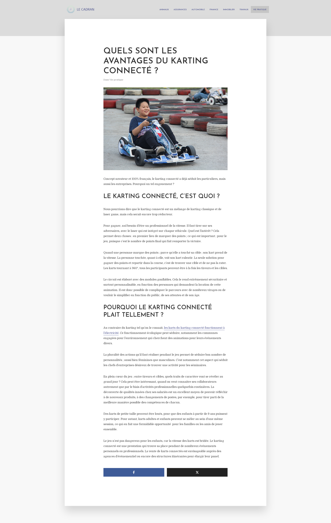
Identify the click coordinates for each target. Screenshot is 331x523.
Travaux (243, 10)
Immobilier (229, 10)
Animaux (164, 10)
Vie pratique (260, 10)
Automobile (198, 10)
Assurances (180, 10)
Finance (214, 10)
